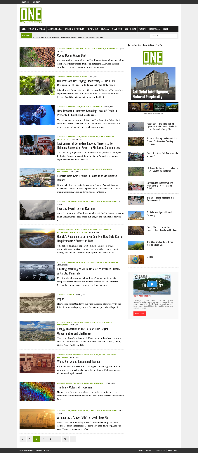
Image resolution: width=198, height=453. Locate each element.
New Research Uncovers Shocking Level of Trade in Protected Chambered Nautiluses (87, 112)
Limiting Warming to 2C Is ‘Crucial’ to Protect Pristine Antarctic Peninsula (89, 270)
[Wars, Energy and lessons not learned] (37, 371)
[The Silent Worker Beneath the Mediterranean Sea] (136, 247)
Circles (150, 256)
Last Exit (70, 295)
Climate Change (55, 28)
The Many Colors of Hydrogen (74, 387)
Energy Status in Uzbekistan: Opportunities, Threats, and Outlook (162, 229)
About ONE (25, 2)
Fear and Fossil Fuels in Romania (76, 208)
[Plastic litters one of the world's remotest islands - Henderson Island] (152, 284)
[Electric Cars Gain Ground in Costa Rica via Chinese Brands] (37, 185)
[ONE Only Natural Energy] (99, 15)
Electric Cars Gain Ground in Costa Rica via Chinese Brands (87, 177)
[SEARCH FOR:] (163, 35)
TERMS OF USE (160, 450)
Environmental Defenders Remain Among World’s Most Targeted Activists (160, 185)
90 (65, 439)
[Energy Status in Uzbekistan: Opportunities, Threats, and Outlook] (136, 232)
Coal (68, 202)
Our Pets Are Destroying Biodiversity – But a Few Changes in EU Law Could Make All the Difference (86, 82)
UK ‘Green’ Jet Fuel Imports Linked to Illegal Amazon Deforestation (162, 169)
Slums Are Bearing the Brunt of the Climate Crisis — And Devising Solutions (161, 141)
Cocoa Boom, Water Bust (71, 55)
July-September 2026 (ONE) (145, 45)
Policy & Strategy (36, 28)
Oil (96, 355)
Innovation (93, 28)
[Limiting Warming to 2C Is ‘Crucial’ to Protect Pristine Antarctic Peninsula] (37, 278)
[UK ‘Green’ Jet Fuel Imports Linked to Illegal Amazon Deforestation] (136, 173)
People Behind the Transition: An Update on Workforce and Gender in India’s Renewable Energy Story (162, 126)
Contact (36, 2)
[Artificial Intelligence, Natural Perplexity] (136, 218)
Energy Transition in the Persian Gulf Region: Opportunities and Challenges (83, 330)
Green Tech (89, 169)
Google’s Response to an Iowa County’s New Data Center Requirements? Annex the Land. (90, 238)
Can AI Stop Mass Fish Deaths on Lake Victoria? (162, 155)
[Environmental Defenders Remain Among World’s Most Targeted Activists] (136, 188)
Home (23, 28)
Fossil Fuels (117, 28)
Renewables (154, 28)
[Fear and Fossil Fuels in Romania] (37, 218)
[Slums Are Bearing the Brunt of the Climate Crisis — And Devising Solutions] (136, 144)
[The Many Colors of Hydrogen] (37, 399)
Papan (60, 298)
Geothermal (130, 28)
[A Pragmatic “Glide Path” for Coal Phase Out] (37, 427)
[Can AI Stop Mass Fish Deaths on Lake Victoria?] (136, 159)
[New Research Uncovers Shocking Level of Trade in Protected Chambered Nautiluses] (37, 123)
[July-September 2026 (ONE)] (153, 116)
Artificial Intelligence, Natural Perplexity (159, 214)
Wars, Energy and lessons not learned (78, 361)
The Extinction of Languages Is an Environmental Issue (161, 199)
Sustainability (112, 49)
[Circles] (136, 262)
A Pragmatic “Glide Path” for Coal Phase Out (83, 417)
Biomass (105, 28)
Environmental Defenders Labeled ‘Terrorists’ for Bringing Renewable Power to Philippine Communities (88, 145)
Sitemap (140, 450)
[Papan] (37, 311)
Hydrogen (88, 383)
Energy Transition (89, 137)
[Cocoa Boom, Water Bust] (37, 65)
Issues (165, 28)
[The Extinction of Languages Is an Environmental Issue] (136, 203)
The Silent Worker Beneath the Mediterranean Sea (160, 243)
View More (139, 310)
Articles (61, 49)
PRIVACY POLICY (173, 450)
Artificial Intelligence (76, 230)
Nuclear (142, 28)
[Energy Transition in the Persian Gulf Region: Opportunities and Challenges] (37, 338)
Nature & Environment (75, 28)
